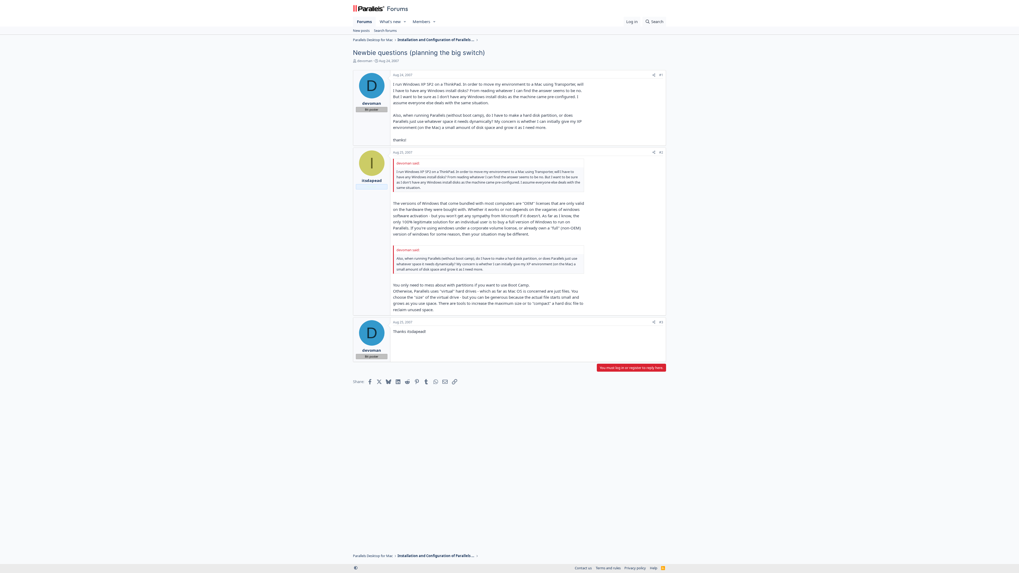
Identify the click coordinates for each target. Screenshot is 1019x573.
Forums (364, 21)
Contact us (583, 568)
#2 (661, 152)
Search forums (385, 30)
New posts (361, 30)
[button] (405, 22)
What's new (390, 21)
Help (653, 568)
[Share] (653, 75)
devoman (364, 60)
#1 (661, 75)
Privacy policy (635, 568)
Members (421, 21)
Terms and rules (608, 568)
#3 (661, 322)
